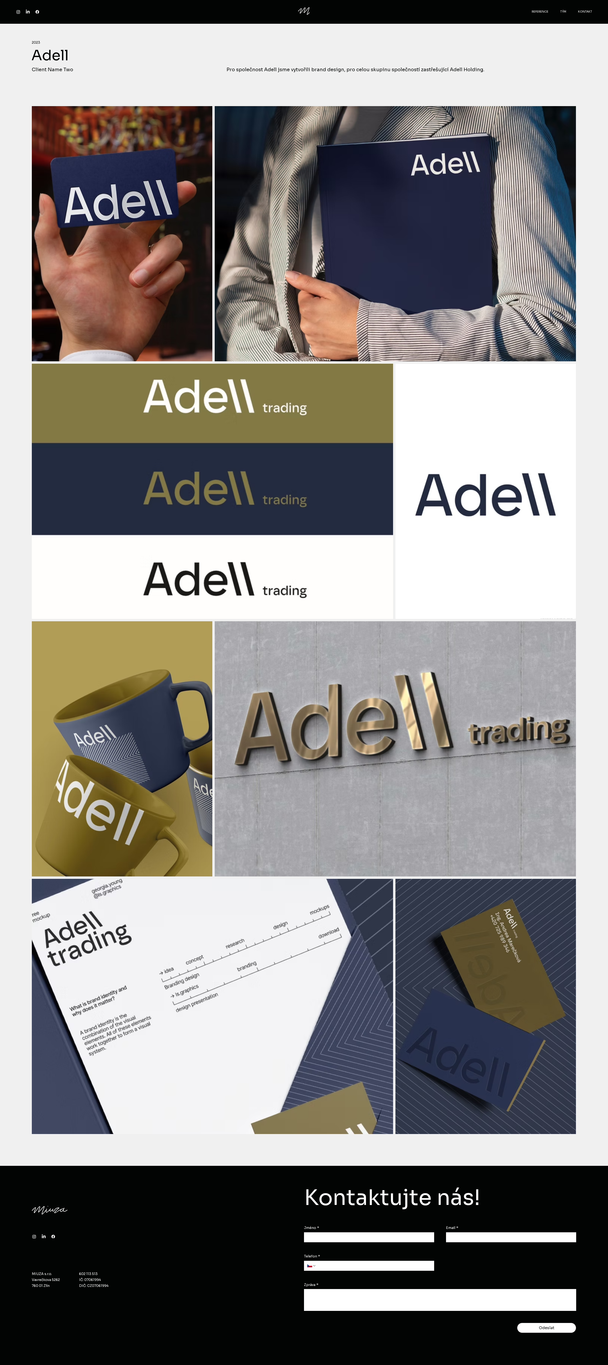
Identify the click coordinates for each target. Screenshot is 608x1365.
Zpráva (311, 1285)
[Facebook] (37, 11)
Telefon (312, 1256)
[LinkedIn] (27, 11)
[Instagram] (18, 11)
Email (452, 1228)
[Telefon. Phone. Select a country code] (311, 1266)
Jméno (311, 1228)
